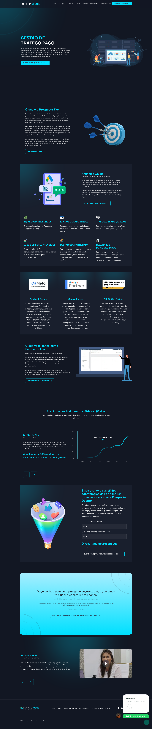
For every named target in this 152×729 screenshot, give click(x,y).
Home (53, 708)
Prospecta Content (97, 708)
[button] (62, 3)
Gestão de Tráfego (84, 708)
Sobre (54, 3)
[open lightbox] (106, 663)
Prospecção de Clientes (70, 708)
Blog (78, 3)
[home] (30, 4)
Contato (85, 3)
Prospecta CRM (106, 3)
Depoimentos (94, 3)
